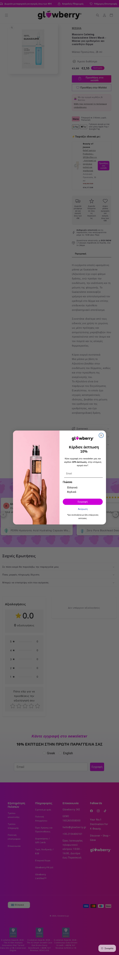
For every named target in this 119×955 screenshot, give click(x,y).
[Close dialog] (101, 435)
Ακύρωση (83, 509)
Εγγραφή (83, 502)
